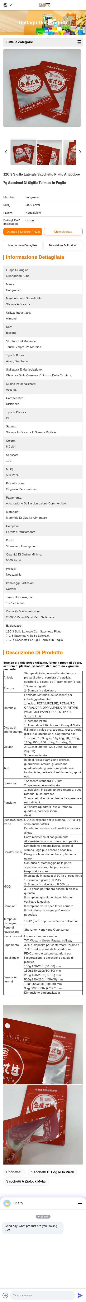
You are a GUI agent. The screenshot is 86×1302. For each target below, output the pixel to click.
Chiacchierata (63, 231)
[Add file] (5, 1295)
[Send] (80, 1295)
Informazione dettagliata (22, 245)
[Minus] (80, 1203)
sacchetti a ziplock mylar (26, 1181)
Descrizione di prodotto (63, 245)
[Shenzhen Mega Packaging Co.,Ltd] (44, 5)
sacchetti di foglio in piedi (52, 1172)
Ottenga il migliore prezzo (23, 231)
